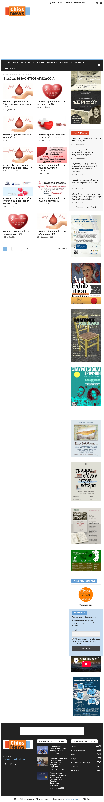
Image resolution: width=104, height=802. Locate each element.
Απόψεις (78, 62)
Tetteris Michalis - (73, 799)
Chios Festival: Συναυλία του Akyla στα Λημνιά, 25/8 (58, 749)
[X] (97, 3)
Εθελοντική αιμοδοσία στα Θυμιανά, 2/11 (17, 136)
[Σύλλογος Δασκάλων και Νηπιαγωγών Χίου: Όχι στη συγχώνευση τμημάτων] (42, 761)
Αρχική (7, 62)
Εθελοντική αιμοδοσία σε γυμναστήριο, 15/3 (16, 232)
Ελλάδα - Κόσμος (78, 750)
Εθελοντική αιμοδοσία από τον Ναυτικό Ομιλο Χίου (51, 136)
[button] (99, 65)
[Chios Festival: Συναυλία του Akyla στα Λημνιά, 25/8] (42, 750)
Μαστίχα (40, 62)
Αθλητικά (75, 767)
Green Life (51, 62)
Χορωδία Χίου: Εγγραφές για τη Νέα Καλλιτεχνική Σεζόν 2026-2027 (85, 182)
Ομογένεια (64, 62)
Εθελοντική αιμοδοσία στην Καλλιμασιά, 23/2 (51, 232)
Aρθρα (74, 759)
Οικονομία (75, 771)
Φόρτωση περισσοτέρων (85, 207)
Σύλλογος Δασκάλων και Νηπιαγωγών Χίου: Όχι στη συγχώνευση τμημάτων (83, 152)
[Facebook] (92, 3)
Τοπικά (74, 746)
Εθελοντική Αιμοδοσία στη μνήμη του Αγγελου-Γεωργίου (51, 168)
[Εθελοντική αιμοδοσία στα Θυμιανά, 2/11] (18, 124)
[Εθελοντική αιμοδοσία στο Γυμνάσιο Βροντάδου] (52, 188)
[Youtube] (101, 3)
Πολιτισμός (26, 62)
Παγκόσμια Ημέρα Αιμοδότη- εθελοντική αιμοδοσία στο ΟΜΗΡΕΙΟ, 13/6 (17, 201)
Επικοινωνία (9, 68)
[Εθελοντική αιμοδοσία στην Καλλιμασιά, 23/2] (52, 221)
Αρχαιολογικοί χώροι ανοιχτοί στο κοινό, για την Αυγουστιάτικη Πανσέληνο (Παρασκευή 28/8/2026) (86, 167)
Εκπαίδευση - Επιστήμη (80, 763)
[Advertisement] (68, 11)
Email (74, 630)
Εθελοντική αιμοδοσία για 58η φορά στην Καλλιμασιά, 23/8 (17, 104)
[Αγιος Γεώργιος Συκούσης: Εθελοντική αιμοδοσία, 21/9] (18, 155)
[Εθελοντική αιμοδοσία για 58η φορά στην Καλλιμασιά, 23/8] (18, 91)
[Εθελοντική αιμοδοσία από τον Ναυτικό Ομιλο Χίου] (52, 124)
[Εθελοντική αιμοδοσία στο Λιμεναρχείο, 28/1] (52, 91)
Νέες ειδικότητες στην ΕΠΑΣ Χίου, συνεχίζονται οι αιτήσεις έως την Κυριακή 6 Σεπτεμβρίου (86, 196)
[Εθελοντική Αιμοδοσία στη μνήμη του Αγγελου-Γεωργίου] (52, 155)
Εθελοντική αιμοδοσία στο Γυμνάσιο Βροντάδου (51, 199)
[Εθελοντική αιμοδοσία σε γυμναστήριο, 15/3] (18, 221)
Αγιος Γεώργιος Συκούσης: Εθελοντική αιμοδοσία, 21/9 (17, 166)
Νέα (14, 62)
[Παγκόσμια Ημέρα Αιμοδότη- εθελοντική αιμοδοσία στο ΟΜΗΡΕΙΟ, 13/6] (18, 188)
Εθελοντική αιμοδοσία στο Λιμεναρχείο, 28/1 (51, 102)
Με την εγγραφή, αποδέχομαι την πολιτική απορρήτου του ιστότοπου (86, 641)
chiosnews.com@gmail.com (14, 759)
